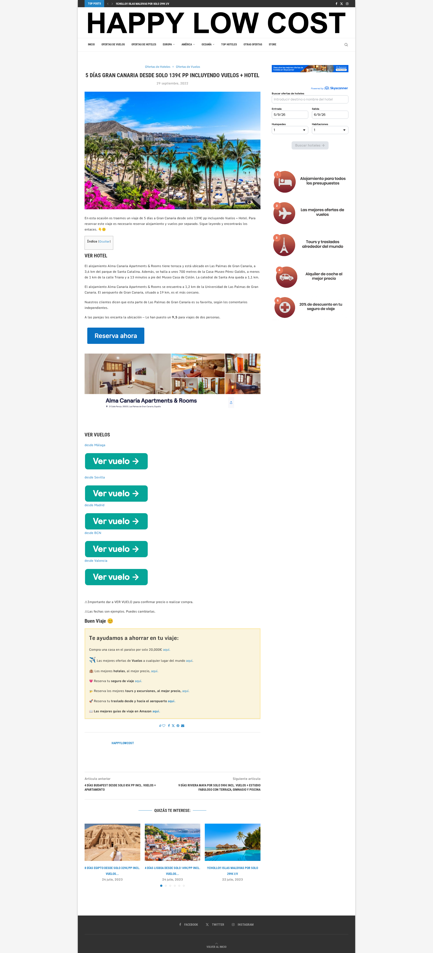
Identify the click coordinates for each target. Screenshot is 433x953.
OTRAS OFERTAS (253, 44)
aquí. (166, 649)
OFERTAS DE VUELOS (113, 44)
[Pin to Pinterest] (178, 725)
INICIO (91, 44)
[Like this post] (163, 725)
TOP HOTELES (229, 44)
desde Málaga (95, 444)
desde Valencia (96, 560)
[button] (108, 3)
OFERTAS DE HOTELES (143, 44)
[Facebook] (336, 3)
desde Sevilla (95, 477)
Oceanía (207, 44)
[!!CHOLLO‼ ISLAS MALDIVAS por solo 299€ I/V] (232, 842)
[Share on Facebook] (169, 725)
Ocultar (104, 241)
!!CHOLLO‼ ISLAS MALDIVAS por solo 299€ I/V (142, 3)
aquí (189, 660)
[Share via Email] (182, 725)
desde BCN (93, 532)
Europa (167, 44)
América (187, 44)
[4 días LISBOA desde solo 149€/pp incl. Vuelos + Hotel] (172, 842)
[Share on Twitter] (173, 725)
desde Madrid (94, 505)
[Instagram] (347, 3)
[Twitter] (341, 3)
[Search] (346, 44)
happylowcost (123, 743)
